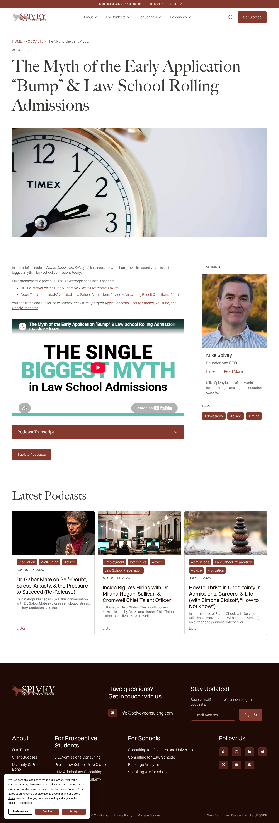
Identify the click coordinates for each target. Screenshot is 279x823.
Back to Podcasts (31, 454)
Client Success (25, 757)
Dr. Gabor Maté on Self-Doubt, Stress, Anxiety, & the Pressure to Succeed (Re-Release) (52, 585)
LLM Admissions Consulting (78, 771)
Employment (114, 562)
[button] (90, 17)
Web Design (215, 815)
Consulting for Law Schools (151, 757)
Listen (21, 628)
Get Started (252, 17)
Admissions (213, 416)
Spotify (135, 303)
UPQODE (261, 815)
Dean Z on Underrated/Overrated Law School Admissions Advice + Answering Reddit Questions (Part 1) (100, 294)
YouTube (162, 303)
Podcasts (34, 41)
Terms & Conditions (95, 815)
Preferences (20, 811)
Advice (235, 416)
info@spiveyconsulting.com (147, 713)
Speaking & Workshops (148, 771)
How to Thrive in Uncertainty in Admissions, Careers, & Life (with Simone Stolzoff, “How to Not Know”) (225, 596)
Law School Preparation (123, 570)
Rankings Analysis (143, 764)
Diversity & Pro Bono (25, 767)
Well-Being (49, 562)
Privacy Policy (123, 815)
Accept (73, 811)
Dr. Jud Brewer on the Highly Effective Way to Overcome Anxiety (70, 288)
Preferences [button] (26, 802)
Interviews (138, 562)
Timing (253, 416)
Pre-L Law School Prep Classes (82, 764)
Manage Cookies (149, 815)
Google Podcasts (25, 308)
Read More (233, 371)
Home (17, 41)
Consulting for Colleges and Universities (162, 749)
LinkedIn (213, 371)
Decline (47, 811)
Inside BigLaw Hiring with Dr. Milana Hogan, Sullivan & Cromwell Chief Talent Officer (137, 593)
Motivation (27, 562)
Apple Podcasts (117, 303)
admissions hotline (158, 4)
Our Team (20, 749)
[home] (29, 17)
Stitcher (148, 303)
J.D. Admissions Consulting (78, 757)
